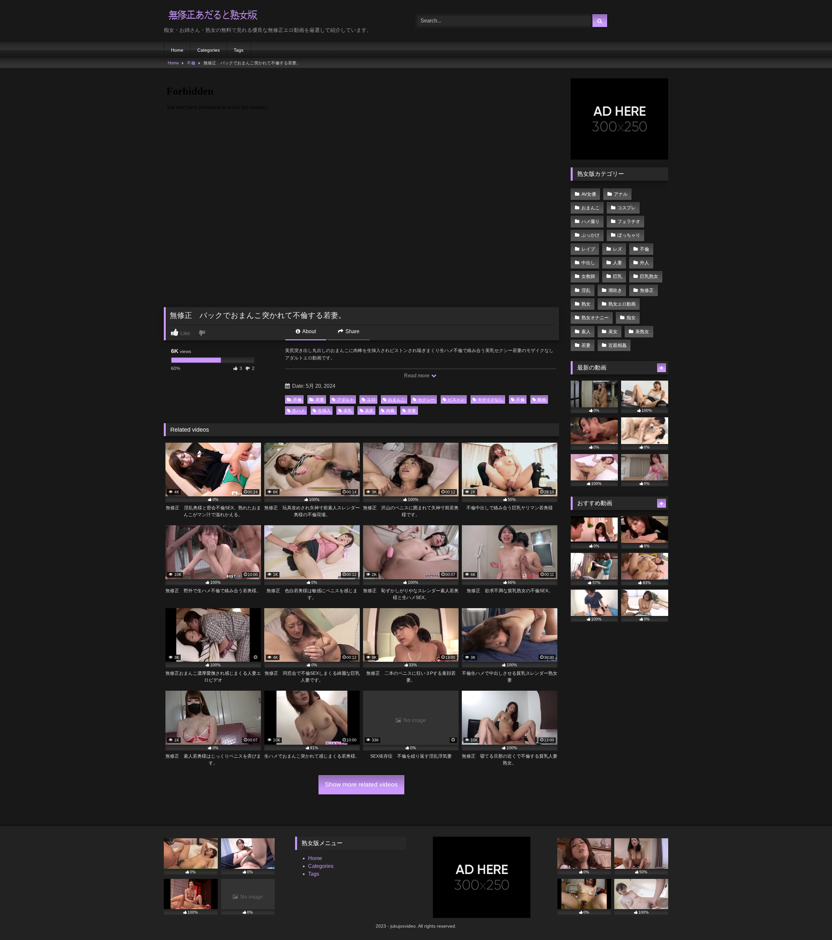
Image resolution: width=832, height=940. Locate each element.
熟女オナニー (595, 317)
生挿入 (324, 410)
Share (351, 331)
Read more (417, 375)
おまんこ (396, 399)
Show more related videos (361, 784)
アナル (621, 194)
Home (177, 50)
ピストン (456, 399)
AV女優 (588, 194)
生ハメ (298, 410)
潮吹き (615, 290)
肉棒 (390, 410)
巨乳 (617, 276)
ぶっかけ (590, 235)
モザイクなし (490, 399)
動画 (542, 399)
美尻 (369, 410)
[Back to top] (812, 920)
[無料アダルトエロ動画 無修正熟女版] (212, 15)
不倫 (191, 62)
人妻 (617, 262)
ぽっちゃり (629, 235)
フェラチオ (629, 221)
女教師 (588, 276)
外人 (644, 262)
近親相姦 (617, 345)
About (308, 331)
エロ (371, 399)
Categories (208, 50)
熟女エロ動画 (622, 304)
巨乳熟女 (649, 276)
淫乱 (586, 290)
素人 (586, 331)
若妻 (320, 399)
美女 (613, 331)
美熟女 (642, 331)
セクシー (426, 399)
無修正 (647, 290)
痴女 (631, 317)
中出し (588, 262)
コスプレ (627, 207)
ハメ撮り (590, 221)
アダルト (345, 399)
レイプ (588, 249)
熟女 (586, 304)
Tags (238, 50)
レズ (617, 249)
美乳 (348, 410)
